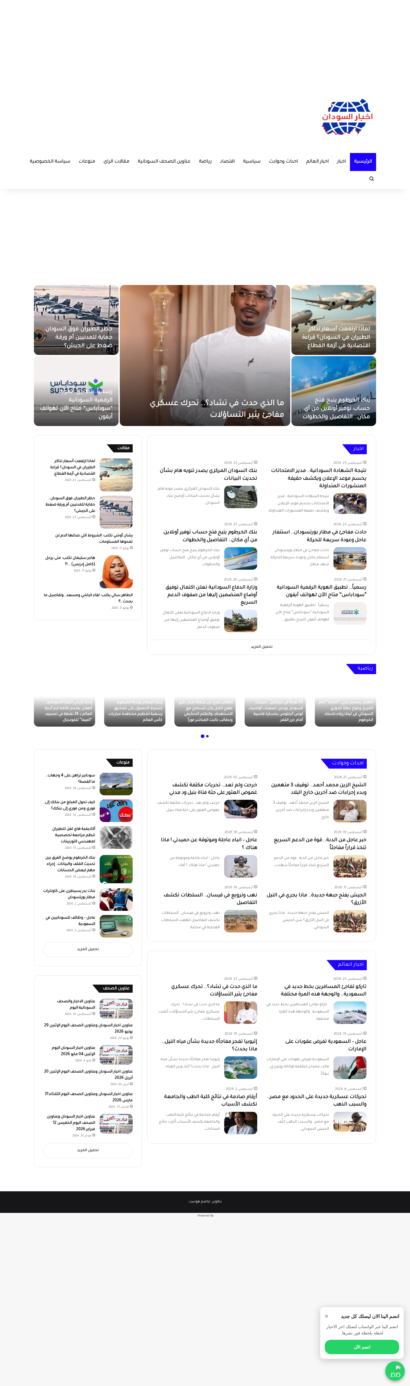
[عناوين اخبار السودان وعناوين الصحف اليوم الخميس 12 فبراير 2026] (116, 1124)
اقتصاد (227, 161)
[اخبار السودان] (346, 118)
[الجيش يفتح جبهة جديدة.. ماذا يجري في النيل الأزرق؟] (349, 921)
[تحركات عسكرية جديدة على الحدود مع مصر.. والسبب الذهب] (349, 1122)
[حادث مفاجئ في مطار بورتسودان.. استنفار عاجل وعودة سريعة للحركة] (349, 558)
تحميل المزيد (262, 647)
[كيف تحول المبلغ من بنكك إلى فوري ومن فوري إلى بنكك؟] (116, 811)
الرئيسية (363, 161)
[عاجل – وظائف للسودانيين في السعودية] (116, 926)
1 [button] (207, 736)
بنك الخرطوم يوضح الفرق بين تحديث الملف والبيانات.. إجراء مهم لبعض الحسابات (70, 864)
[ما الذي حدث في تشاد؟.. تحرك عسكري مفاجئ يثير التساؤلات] (205, 355)
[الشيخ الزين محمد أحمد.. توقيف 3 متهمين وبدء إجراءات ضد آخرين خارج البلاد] (349, 811)
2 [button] (202, 736)
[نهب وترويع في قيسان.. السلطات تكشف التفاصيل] (240, 921)
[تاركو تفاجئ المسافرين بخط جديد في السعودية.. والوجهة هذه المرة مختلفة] (349, 1012)
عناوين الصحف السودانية (164, 161)
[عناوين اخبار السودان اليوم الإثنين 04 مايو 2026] (116, 1055)
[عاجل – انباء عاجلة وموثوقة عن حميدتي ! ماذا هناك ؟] (240, 866)
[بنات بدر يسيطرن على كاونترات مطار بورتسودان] (116, 899)
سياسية (252, 161)
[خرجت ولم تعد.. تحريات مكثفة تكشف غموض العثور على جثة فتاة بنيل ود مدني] (240, 809)
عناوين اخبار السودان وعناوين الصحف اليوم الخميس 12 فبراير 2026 (71, 1123)
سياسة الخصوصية (50, 161)
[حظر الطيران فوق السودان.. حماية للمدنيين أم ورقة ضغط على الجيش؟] (76, 320)
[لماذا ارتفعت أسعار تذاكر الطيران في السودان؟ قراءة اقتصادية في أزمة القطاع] (333, 320)
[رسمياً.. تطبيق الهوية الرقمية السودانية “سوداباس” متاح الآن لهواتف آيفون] (349, 613)
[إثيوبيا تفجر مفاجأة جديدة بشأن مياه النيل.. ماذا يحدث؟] (240, 1067)
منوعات (87, 161)
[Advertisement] (205, 42)
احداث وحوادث (283, 161)
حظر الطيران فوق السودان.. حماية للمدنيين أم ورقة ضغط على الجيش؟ (77, 337)
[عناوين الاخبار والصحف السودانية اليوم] (116, 1008)
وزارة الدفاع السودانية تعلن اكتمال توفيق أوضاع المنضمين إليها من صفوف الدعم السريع (211, 595)
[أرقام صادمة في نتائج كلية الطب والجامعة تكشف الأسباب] (240, 1123)
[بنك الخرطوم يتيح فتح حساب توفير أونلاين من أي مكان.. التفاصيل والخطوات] (333, 391)
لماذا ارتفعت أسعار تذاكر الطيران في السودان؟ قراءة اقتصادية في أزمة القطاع (336, 337)
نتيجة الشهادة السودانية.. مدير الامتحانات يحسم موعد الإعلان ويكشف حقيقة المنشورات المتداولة (318, 478)
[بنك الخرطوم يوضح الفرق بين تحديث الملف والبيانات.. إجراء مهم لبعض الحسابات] (116, 869)
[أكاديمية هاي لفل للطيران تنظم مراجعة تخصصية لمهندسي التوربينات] (116, 837)
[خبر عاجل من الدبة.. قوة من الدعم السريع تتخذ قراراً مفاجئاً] (349, 866)
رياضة (205, 161)
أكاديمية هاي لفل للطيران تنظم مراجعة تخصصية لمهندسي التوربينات (73, 835)
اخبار (341, 161)
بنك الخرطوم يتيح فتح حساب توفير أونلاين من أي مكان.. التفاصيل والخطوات (336, 409)
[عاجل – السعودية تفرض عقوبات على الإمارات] (349, 1067)
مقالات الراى (116, 161)
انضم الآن (362, 1347)
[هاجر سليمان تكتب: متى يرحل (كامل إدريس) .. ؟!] (116, 571)
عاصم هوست (199, 1202)
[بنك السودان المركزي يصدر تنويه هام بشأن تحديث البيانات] (240, 497)
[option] (205, 355)
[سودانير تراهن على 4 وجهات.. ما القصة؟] (116, 784)
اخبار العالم (317, 161)
